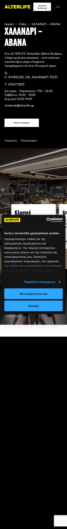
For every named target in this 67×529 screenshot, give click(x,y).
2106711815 (16, 84)
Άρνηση (33, 305)
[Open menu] (58, 7)
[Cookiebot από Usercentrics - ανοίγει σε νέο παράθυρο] (47, 220)
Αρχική (9, 24)
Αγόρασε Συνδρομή (42, 6)
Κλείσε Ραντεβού (22, 123)
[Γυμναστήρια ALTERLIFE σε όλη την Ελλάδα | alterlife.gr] (17, 7)
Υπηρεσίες (10, 140)
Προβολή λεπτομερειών (40, 281)
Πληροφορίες (29, 140)
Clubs (22, 24)
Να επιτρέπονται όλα (33, 293)
